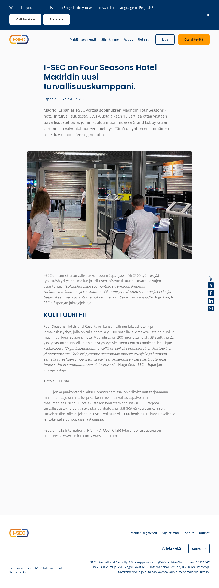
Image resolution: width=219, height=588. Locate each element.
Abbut (128, 39)
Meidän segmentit (83, 39)
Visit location (25, 19)
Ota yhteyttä (193, 39)
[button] (199, 548)
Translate (56, 19)
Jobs (165, 39)
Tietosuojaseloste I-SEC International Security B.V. (35, 570)
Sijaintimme (110, 39)
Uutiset (143, 39)
